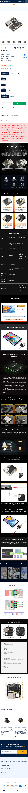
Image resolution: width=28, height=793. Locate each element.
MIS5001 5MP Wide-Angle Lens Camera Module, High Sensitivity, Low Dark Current (7, 730)
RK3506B (14, 705)
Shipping (15, 761)
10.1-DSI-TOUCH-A (15, 300)
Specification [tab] (14, 115)
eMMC (2, 83)
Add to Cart (19, 104)
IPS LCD (2, 71)
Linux (18, 705)
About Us (3, 761)
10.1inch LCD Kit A (14, 73)
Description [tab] (4, 115)
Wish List (16, 775)
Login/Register (20, 1)
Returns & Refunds (22, 761)
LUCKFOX (8, 54)
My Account (3, 775)
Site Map (9, 768)
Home (2, 9)
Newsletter (22, 775)
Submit (22, 751)
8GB (3, 85)
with (9, 90)
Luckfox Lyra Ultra (7, 705)
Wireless (3, 88)
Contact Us (3, 768)
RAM (2, 77)
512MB (3, 79)
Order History (10, 775)
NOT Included (5, 73)
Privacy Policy (9, 761)
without (3, 90)
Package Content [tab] (6, 121)
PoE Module (3, 94)
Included (12, 96)
